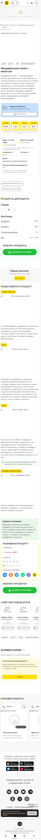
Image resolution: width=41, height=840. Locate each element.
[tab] (5, 837)
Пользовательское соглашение (16, 809)
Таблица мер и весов (9, 189)
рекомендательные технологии (13, 813)
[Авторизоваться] (36, 3)
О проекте (9, 807)
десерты (5, 637)
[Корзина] (32, 3)
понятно (32, 813)
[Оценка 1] (4, 561)
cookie (5, 815)
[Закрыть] (37, 804)
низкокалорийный (32, 637)
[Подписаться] (24, 707)
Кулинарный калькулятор (11, 183)
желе (21, 637)
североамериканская (19, 161)
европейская (7, 161)
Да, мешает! (19, 278)
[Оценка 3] (10, 561)
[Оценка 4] (14, 561)
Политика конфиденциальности (24, 807)
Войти (19, 677)
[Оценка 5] (17, 561)
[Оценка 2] (7, 561)
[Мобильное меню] (2, 3)
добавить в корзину (21, 252)
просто (13, 637)
